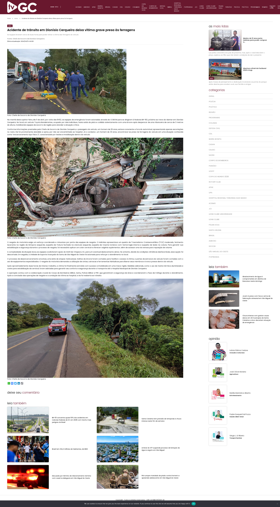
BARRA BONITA (100, 7)
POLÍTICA (245, 7)
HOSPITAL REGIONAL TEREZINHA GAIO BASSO (178, 7)
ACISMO (78, 7)
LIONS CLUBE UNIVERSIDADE (211, 7)
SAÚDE (211, 155)
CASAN (115, 7)
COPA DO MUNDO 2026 (144, 7)
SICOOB (212, 246)
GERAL (169, 7)
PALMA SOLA (221, 7)
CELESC (127, 7)
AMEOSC (87, 7)
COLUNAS (136, 7)
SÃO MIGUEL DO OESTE (218, 251)
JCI (196, 7)
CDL (121, 7)
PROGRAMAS (214, 117)
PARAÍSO (229, 7)
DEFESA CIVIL (162, 7)
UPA (210, 192)
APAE (94, 7)
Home (9, 18)
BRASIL (107, 7)
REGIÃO (212, 112)
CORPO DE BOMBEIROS (153, 7)
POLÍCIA (237, 7)
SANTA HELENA (215, 230)
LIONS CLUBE (202, 7)
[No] (277, 504)
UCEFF (211, 171)
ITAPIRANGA (188, 7)
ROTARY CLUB (214, 182)
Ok (194, 503)
